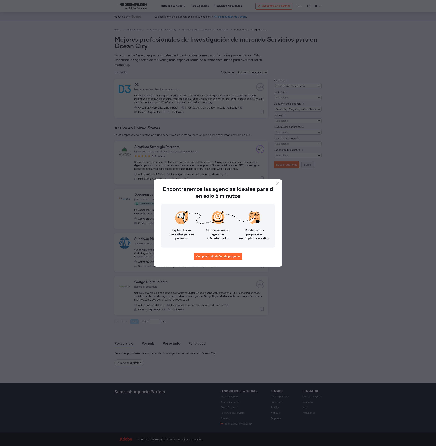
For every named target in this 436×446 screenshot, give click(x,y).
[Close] (278, 183)
